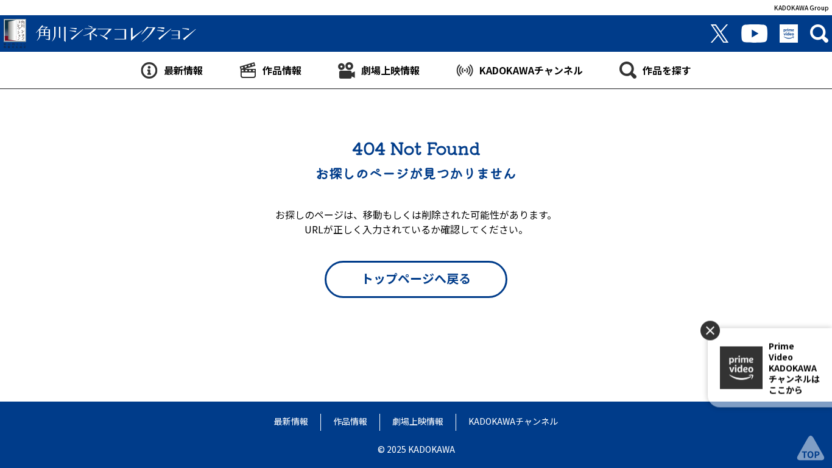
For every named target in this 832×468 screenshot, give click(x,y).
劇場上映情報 (417, 421)
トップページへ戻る (416, 278)
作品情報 (350, 421)
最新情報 (291, 421)
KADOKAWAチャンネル (513, 421)
